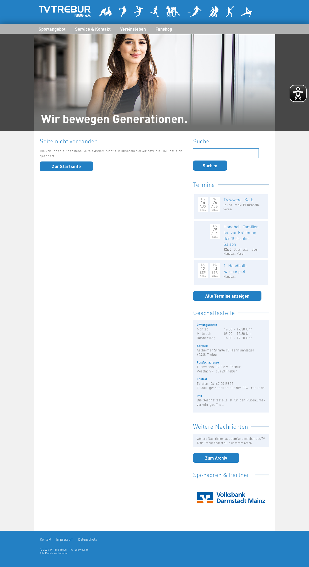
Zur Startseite (66, 166)
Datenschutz (87, 539)
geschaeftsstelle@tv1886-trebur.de (237, 387)
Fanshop (163, 29)
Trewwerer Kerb (238, 199)
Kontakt (45, 539)
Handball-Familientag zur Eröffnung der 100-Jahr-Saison (242, 235)
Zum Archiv (216, 458)
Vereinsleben (133, 29)
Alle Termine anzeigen (227, 296)
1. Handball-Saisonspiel (235, 268)
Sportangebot (52, 29)
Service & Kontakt (93, 29)
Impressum (64, 539)
